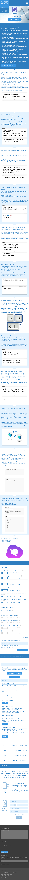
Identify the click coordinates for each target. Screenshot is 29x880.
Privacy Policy (19, 869)
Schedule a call (4, 852)
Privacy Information (19, 814)
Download (5, 702)
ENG (5, 877)
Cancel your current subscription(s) (8, 647)
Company (3, 869)
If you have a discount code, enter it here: (10, 640)
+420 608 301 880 (19, 783)
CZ (1, 877)
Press (7, 869)
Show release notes (14, 676)
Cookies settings (4, 870)
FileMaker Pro (13, 26)
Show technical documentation (14, 673)
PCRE (3, 504)
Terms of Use (12, 869)
